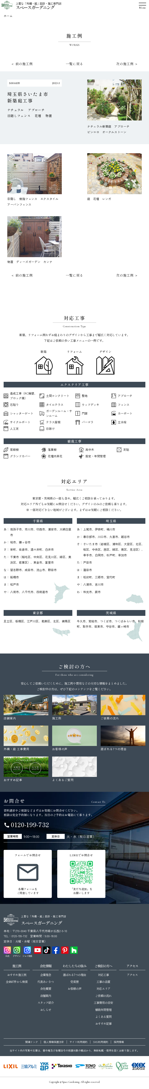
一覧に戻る (74, 63)
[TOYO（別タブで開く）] (85, 1066)
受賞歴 (74, 981)
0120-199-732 (26, 824)
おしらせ (45, 1009)
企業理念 (45, 975)
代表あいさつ (45, 981)
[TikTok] (46, 950)
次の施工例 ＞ (127, 63)
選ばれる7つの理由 (74, 975)
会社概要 (45, 988)
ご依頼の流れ (103, 995)
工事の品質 (103, 981)
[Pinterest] (65, 950)
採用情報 (119, 1042)
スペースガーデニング (35, 7)
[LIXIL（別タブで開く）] (11, 1066)
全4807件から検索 (16, 981)
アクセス (132, 975)
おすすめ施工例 (16, 975)
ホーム (8, 16)
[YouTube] (37, 950)
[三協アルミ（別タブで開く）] (29, 1066)
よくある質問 (103, 1016)
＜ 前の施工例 (22, 63)
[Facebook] (55, 950)
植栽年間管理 (103, 1009)
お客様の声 (74, 988)
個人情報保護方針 (54, 1042)
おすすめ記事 (103, 1023)
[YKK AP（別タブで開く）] (44, 1066)
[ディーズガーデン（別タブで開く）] (106, 1066)
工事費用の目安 (103, 1002)
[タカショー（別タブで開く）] (62, 1066)
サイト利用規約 (78, 1042)
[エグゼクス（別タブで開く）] (138, 1066)
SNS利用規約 (100, 1042)
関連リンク (31, 1042)
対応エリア (103, 988)
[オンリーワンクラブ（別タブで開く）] (122, 1066)
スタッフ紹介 (45, 1002)
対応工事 (103, 975)
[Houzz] (74, 950)
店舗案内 (45, 995)
